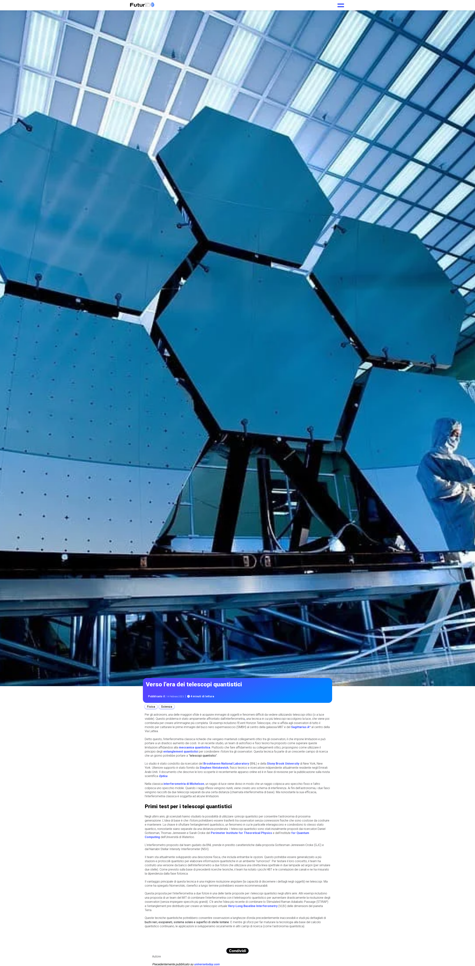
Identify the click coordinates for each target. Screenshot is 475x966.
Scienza (166, 706)
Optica (163, 776)
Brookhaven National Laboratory (226, 763)
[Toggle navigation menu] (340, 4)
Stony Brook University (283, 763)
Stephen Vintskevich (214, 767)
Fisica (151, 706)
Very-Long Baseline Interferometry (253, 906)
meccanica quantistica (194, 747)
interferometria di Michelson (183, 784)
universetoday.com (207, 964)
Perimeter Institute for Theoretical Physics (241, 833)
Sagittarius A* (301, 727)
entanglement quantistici (180, 751)
